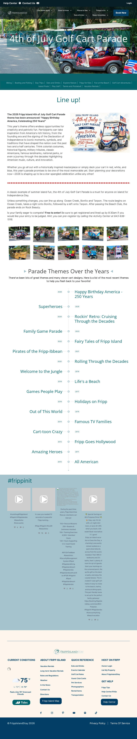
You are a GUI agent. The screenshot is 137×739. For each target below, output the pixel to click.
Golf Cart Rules (77, 674)
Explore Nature (69, 83)
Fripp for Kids (85, 83)
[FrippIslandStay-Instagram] (52, 713)
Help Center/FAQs (109, 692)
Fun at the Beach (101, 83)
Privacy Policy (97, 723)
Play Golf (56, 86)
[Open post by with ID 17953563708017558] (19, 499)
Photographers (77, 687)
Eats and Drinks (53, 83)
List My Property (108, 670)
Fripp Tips (106, 687)
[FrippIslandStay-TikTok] (96, 713)
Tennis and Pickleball (72, 86)
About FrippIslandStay (111, 674)
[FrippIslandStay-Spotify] (85, 713)
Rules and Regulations (49, 675)
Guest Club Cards (78, 678)
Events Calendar (78, 670)
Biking (9, 83)
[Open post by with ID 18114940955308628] (43, 499)
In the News (45, 685)
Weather (43, 680)
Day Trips (39, 83)
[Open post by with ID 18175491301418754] (93, 499)
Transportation (77, 695)
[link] (21, 702)
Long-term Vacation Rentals (51, 671)
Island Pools (43, 86)
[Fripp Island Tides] (21, 702)
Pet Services (76, 682)
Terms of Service (120, 723)
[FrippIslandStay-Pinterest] (63, 713)
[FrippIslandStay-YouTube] (74, 713)
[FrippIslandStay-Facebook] (41, 713)
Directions (44, 694)
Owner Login (107, 666)
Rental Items (76, 691)
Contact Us (45, 690)
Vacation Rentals (91, 86)
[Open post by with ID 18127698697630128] (68, 497)
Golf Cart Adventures (121, 83)
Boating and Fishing (23, 83)
